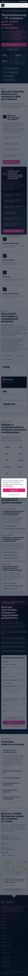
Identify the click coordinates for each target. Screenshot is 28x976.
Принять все (14, 490)
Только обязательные (14, 494)
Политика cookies (8, 486)
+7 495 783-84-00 (23, 1)
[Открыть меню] (25, 5)
